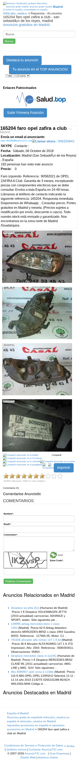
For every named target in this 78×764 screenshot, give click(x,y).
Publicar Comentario (18, 581)
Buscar (9, 41)
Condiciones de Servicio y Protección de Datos (33, 745)
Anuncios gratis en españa (24, 717)
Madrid (24, 713)
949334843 (54, 141)
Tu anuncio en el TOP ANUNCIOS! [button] (40, 69)
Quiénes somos (16, 749)
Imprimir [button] (63, 468)
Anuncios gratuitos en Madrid (26, 25)
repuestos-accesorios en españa (27, 725)
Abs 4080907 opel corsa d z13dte (32, 671)
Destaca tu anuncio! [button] (22, 60)
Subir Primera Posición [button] (25, 113)
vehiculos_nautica (15, 13)
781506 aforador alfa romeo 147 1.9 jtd (36, 639)
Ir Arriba (69, 746)
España (12, 713)
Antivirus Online (48, 757)
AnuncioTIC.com (35, 753)
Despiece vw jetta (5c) (25, 607)
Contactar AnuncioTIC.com (46, 749)
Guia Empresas (59, 753)
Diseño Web (28, 757)
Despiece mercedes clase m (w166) (33, 655)
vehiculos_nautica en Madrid (38, 721)
